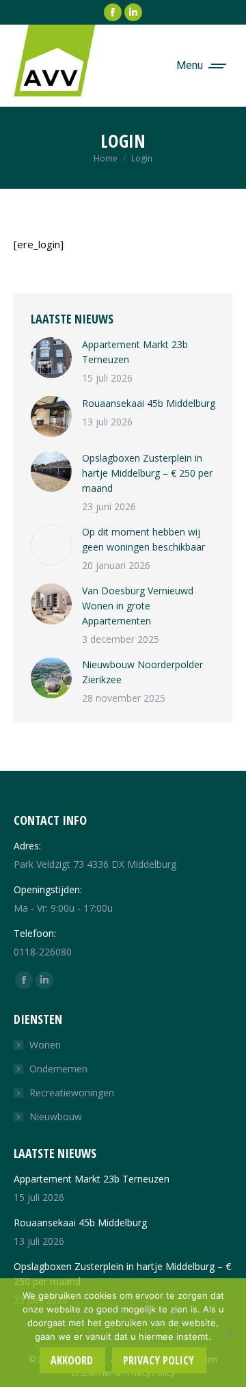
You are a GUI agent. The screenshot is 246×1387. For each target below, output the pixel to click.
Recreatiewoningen (71, 1092)
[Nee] (229, 1333)
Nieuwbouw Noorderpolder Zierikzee (142, 672)
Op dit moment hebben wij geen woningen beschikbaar (143, 539)
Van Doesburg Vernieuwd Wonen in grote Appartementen (137, 605)
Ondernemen (58, 1068)
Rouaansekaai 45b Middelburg (148, 403)
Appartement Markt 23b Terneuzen (135, 352)
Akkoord (72, 1360)
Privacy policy (158, 1360)
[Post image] (51, 357)
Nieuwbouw (55, 1116)
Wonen (45, 1044)
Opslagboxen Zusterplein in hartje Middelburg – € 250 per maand (147, 472)
